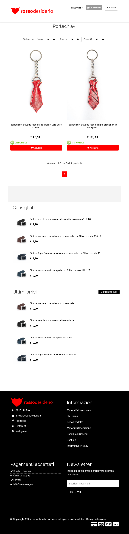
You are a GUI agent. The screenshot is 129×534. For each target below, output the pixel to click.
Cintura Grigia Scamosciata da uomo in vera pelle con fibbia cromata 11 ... (66, 253)
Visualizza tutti (109, 291)
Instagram (21, 431)
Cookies (71, 440)
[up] (48, 39)
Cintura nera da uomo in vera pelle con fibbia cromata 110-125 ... (61, 219)
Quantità (88, 39)
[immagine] (21, 222)
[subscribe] (76, 492)
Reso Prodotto (75, 422)
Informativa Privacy (77, 445)
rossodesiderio (40, 519)
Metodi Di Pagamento (79, 410)
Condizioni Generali (77, 434)
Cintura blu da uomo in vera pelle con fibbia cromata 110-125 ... (61, 270)
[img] (21, 307)
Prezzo (63, 39)
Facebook (21, 420)
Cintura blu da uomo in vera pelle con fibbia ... (52, 337)
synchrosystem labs (73, 519)
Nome (40, 39)
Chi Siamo (72, 416)
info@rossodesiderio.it (28, 415)
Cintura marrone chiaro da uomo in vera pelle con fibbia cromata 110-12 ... (66, 236)
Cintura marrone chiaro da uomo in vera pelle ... (53, 303)
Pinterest (21, 426)
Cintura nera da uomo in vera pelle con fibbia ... (53, 320)
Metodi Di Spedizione (79, 428)
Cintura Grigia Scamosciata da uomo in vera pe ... (54, 354)
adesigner (100, 519)
